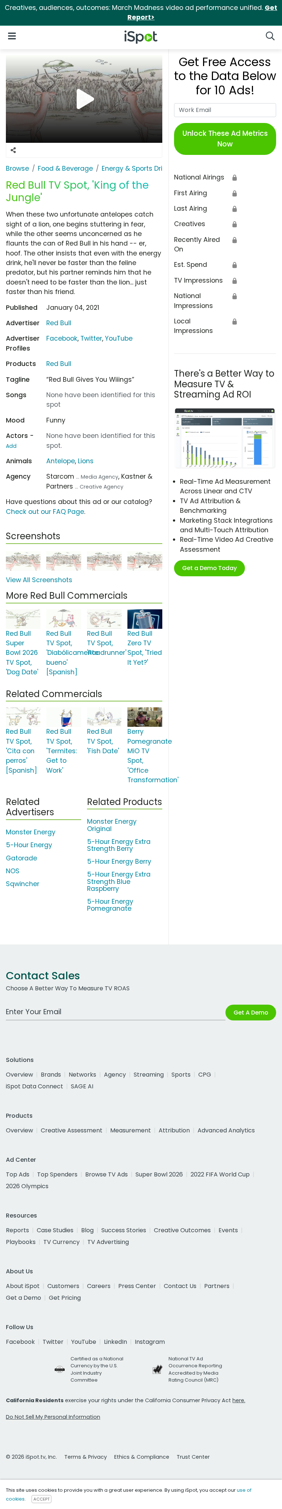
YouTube (119, 338)
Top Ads (17, 1174)
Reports (17, 1230)
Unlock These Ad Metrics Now (225, 138)
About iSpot (23, 1286)
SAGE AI (82, 1086)
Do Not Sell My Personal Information (53, 1417)
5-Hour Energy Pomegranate (110, 905)
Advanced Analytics (226, 1130)
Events (228, 1230)
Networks (82, 1074)
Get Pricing (65, 1298)
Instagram (150, 1342)
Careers (99, 1286)
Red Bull (58, 323)
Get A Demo (251, 1012)
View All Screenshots (39, 580)
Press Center (137, 1286)
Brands (51, 1074)
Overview (19, 1074)
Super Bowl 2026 (159, 1174)
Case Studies (55, 1230)
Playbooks (21, 1242)
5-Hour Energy (29, 845)
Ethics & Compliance (141, 1457)
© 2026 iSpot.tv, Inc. (31, 1457)
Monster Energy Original (112, 825)
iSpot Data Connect (34, 1086)
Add (11, 446)
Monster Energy (30, 832)
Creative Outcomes (182, 1230)
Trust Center (193, 1457)
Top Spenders (57, 1174)
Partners (216, 1286)
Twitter (91, 338)
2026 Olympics (27, 1186)
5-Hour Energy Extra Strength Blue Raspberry (119, 881)
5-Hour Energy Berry (119, 861)
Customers (63, 1286)
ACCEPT (41, 1499)
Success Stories (123, 1230)
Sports (181, 1074)
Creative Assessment (71, 1130)
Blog (87, 1230)
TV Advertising (108, 1242)
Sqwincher (22, 883)
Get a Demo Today (209, 568)
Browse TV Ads (106, 1174)
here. (238, 1400)
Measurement (130, 1130)
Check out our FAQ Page (45, 511)
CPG (204, 1074)
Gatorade (21, 858)
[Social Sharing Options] (13, 150)
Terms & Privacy (85, 1457)
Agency (115, 1074)
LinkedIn (115, 1342)
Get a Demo (23, 1298)
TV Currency (61, 1242)
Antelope (60, 461)
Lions (86, 461)
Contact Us (180, 1286)
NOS (12, 871)
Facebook (61, 338)
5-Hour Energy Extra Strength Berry (119, 845)
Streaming (149, 1074)
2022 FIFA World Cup (220, 1174)
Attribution (174, 1130)
